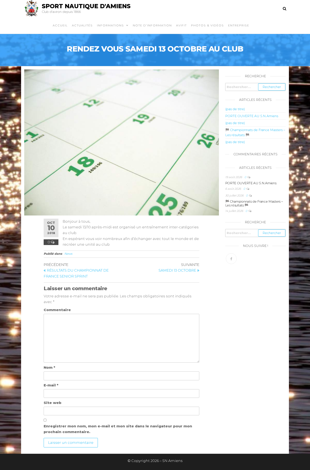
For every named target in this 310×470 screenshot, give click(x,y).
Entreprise (238, 25)
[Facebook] (231, 258)
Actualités (82, 25)
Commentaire (57, 310)
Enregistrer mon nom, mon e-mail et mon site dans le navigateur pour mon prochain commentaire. (118, 429)
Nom (49, 367)
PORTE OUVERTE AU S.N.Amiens (251, 116)
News (68, 254)
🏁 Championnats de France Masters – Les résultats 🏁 (254, 203)
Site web (52, 403)
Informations (110, 25)
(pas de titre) (235, 109)
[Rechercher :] (255, 87)
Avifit (181, 25)
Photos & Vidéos (207, 25)
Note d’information (152, 25)
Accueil (60, 25)
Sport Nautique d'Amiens (86, 6)
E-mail (51, 385)
